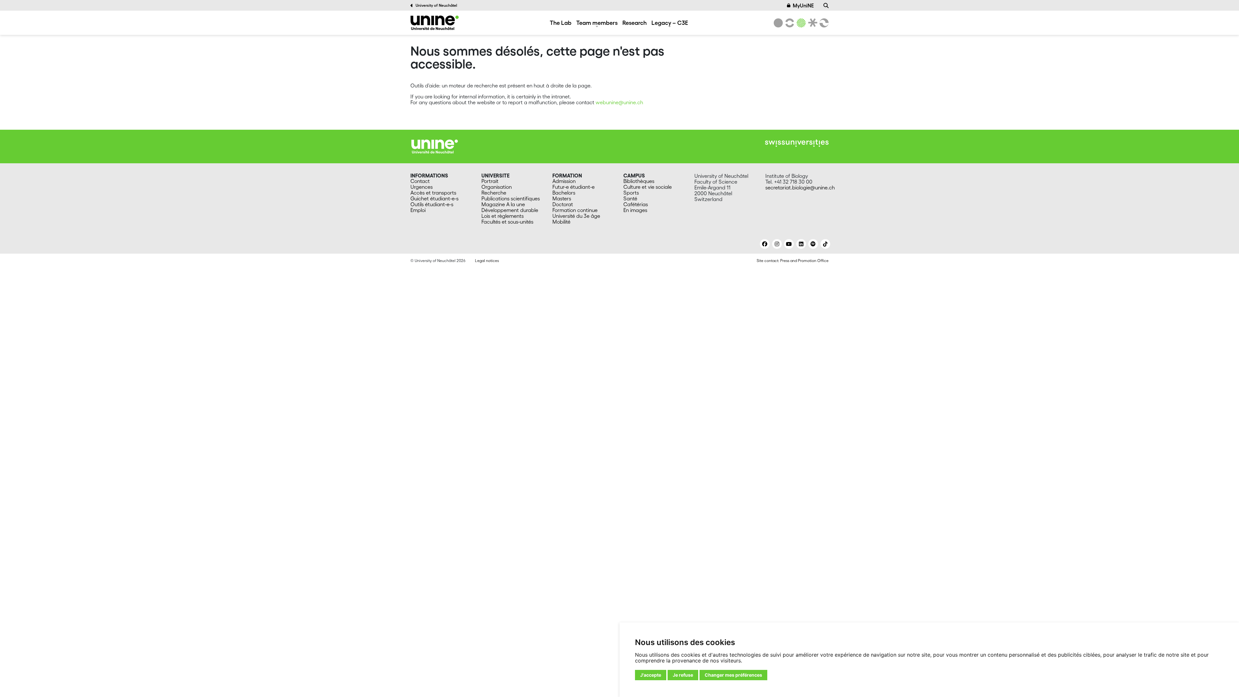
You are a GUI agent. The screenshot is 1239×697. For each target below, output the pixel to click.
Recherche (493, 193)
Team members (597, 22)
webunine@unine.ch (619, 102)
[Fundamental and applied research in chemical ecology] (434, 22)
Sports (631, 193)
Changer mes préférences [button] (733, 675)
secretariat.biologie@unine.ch (800, 187)
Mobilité (561, 222)
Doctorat (562, 204)
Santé (630, 198)
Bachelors (563, 193)
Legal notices (487, 260)
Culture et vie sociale (647, 187)
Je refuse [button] (683, 675)
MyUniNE (803, 5)
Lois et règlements (502, 216)
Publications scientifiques (510, 198)
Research (634, 22)
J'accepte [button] (650, 675)
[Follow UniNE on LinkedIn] (801, 244)
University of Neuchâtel (436, 5)
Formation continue (575, 210)
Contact (420, 181)
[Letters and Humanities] (788, 22)
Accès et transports (433, 193)
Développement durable (509, 210)
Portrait (490, 181)
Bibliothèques (638, 181)
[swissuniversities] (797, 143)
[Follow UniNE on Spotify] (813, 244)
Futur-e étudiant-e (573, 187)
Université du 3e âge (576, 216)
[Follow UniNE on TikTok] (825, 244)
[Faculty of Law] (811, 22)
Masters (561, 198)
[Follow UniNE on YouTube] (789, 244)
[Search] (826, 5)
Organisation (496, 187)
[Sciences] (800, 22)
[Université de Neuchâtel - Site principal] (434, 146)
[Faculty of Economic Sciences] (823, 22)
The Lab (560, 22)
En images (635, 210)
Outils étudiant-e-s (431, 204)
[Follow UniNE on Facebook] (765, 244)
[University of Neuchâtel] (778, 22)
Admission (564, 181)
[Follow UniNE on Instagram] (777, 244)
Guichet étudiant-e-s (434, 198)
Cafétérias (635, 204)
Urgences (421, 187)
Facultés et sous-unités (507, 222)
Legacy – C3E (669, 22)
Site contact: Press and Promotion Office (793, 260)
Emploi (418, 210)
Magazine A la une (503, 204)
